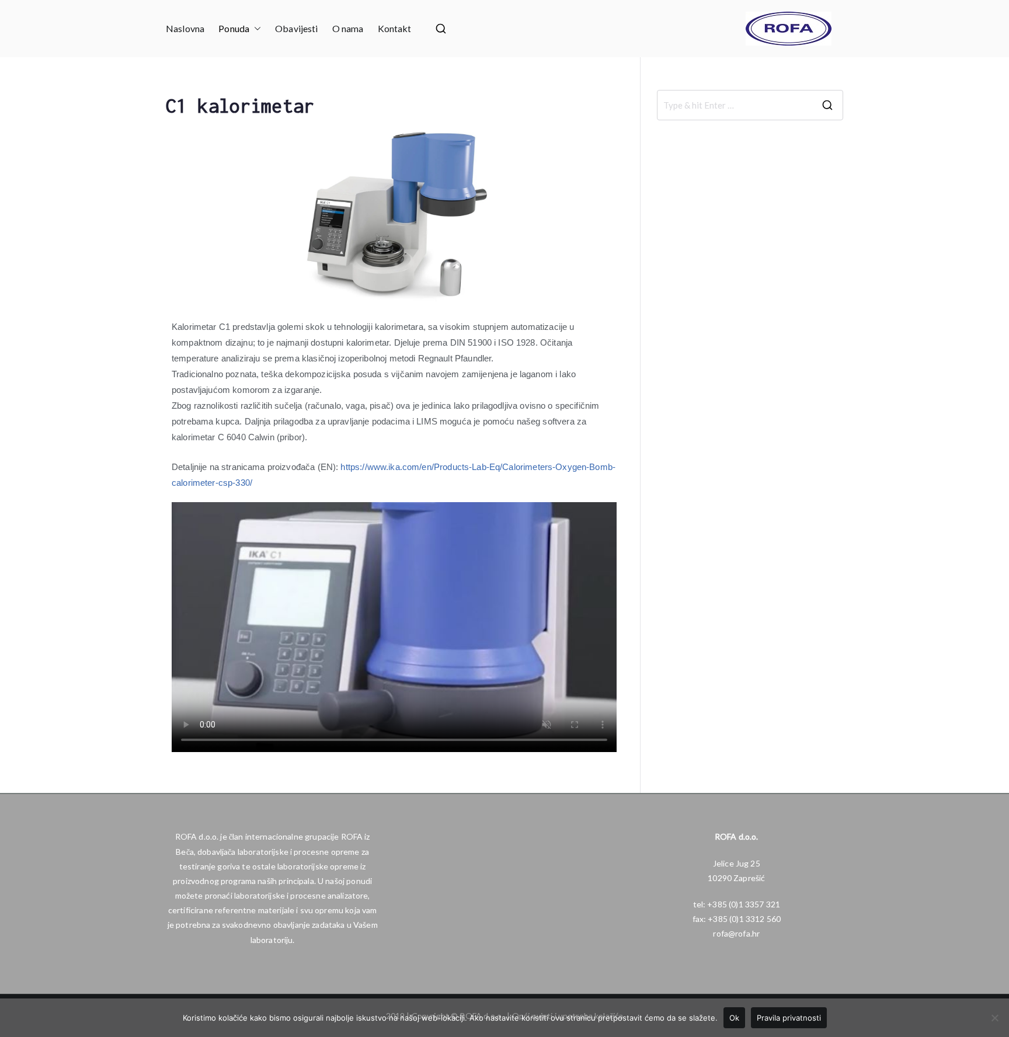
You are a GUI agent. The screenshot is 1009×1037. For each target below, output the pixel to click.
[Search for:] (750, 105)
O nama (348, 28)
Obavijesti (296, 28)
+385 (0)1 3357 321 (743, 904)
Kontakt (395, 28)
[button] (255, 28)
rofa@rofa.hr (736, 933)
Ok (734, 1017)
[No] (994, 1018)
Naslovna (185, 28)
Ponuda (233, 28)
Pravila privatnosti (789, 1017)
